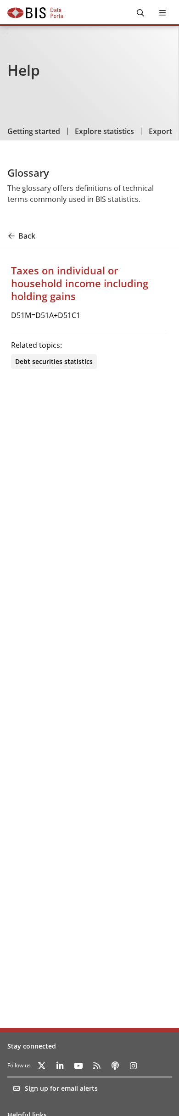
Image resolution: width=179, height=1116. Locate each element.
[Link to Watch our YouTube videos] (78, 1065)
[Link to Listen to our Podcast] (115, 1065)
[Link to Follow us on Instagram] (133, 1065)
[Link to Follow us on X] (41, 1065)
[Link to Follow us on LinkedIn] (60, 1065)
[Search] (140, 13)
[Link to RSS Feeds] (97, 1065)
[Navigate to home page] (35, 13)
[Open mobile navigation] (162, 13)
